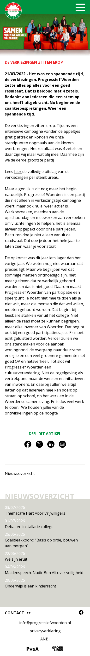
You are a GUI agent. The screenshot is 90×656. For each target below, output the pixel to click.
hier (18, 171)
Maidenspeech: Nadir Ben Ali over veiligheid (44, 569)
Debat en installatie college (29, 523)
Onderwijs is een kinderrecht (30, 583)
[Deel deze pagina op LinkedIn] (51, 446)
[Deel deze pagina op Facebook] (28, 446)
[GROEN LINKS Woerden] (57, 649)
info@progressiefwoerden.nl (45, 622)
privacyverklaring (45, 630)
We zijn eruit (16, 556)
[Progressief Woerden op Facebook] (81, 612)
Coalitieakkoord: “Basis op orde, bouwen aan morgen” (41, 540)
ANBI (45, 639)
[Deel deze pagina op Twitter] (39, 446)
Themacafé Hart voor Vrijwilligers (35, 510)
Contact (14, 613)
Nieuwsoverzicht (20, 473)
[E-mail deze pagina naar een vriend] (62, 446)
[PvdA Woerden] (32, 649)
